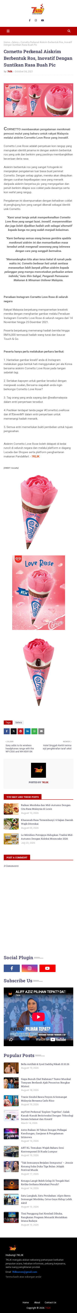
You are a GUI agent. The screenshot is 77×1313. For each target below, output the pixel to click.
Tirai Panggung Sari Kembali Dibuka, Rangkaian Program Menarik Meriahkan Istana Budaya (44, 1217)
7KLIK (48, 1308)
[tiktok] (65, 968)
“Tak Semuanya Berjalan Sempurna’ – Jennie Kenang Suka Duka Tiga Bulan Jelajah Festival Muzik (47, 1166)
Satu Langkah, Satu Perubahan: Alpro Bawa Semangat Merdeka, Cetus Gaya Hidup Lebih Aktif (46, 1199)
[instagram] (36, 20)
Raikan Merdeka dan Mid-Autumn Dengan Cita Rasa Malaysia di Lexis (46, 806)
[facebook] (29, 20)
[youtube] (42, 20)
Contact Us (50, 1302)
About (37, 1302)
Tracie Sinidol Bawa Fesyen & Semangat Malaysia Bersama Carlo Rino (44, 1098)
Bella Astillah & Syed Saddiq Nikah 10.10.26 (45, 1064)
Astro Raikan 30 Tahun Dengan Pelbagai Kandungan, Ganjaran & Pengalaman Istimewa (44, 1133)
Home (7, 42)
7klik (9, 71)
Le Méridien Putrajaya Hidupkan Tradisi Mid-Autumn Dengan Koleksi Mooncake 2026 (47, 836)
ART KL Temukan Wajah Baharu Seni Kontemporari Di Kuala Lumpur (42, 1149)
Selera (15, 42)
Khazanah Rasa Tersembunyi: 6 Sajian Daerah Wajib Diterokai (47, 821)
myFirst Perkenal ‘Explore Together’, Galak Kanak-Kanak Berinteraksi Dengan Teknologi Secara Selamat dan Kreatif (47, 1115)
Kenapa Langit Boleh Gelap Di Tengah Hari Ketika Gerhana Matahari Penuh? (45, 1182)
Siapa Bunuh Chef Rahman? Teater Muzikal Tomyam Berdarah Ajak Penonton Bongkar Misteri (46, 1082)
